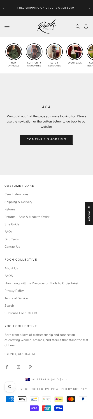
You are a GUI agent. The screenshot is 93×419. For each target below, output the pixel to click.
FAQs (8, 232)
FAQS (9, 276)
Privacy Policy (14, 291)
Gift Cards (12, 239)
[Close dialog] (89, 355)
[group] (13, 55)
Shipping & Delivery (18, 202)
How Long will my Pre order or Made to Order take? (41, 283)
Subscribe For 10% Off (21, 313)
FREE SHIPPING (28, 7)
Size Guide (12, 224)
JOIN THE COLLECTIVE (24, 401)
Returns (10, 209)
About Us (11, 268)
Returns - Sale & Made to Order (27, 217)
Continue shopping (46, 139)
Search (9, 306)
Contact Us (12, 247)
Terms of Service (16, 298)
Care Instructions (16, 194)
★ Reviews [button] (89, 213)
